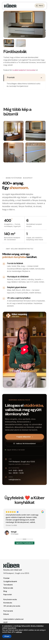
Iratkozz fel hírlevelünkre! (26, 443)
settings (19, 632)
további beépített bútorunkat (24, 70)
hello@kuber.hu (15, 480)
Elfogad (6, 636)
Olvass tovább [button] (11, 525)
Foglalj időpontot (24, 437)
